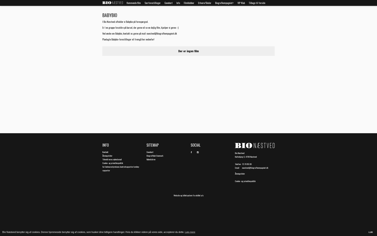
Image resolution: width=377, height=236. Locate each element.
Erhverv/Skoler (204, 3)
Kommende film (134, 3)
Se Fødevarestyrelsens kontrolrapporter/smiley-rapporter (120, 168)
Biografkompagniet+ (224, 3)
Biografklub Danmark (155, 155)
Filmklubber (189, 3)
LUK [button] (371, 232)
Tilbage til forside (257, 3)
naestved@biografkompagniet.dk (255, 167)
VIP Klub (241, 3)
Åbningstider (107, 155)
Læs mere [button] (190, 232)
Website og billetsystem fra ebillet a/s (189, 195)
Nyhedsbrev (151, 159)
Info (178, 3)
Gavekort (168, 3)
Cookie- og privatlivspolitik (112, 163)
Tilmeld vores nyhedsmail (112, 159)
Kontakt (105, 152)
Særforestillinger (153, 3)
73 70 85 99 (247, 164)
